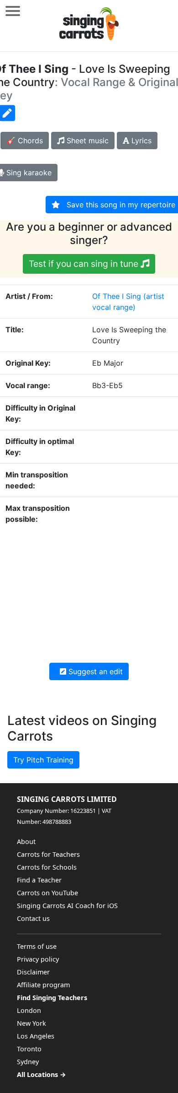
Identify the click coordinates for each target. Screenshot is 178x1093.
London (29, 1010)
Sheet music (86, 140)
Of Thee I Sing (116, 296)
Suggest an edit (94, 671)
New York (31, 1023)
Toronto (29, 1048)
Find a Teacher (39, 880)
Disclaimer (33, 972)
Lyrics (140, 140)
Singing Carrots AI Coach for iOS (67, 905)
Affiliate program (43, 984)
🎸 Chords (24, 140)
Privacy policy (38, 959)
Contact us (33, 918)
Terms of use (37, 946)
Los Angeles (35, 1036)
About (26, 841)
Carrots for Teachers (48, 854)
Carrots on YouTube (47, 892)
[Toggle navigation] (13, 11)
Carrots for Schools (47, 867)
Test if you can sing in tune (85, 263)
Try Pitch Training (43, 759)
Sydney (28, 1061)
